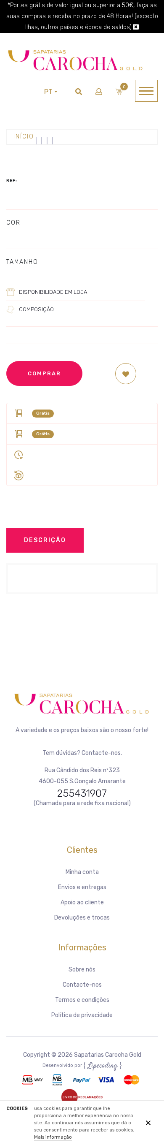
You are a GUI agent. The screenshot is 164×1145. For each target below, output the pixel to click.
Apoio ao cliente (82, 902)
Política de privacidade (82, 1015)
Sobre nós (82, 969)
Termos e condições (82, 1000)
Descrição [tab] (45, 540)
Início (23, 136)
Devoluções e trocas (82, 917)
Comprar (44, 373)
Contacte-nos (82, 984)
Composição (36, 309)
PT (48, 92)
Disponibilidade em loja (53, 292)
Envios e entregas (82, 887)
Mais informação (53, 1137)
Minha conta (82, 872)
